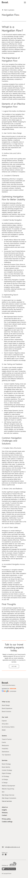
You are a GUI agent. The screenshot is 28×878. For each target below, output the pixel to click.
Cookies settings (7, 821)
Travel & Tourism (7, 739)
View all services (7, 801)
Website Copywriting (8, 789)
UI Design (4, 782)
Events (4, 742)
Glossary (5, 812)
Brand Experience (7, 708)
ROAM (3, 730)
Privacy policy (6, 819)
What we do (6, 702)
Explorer (4, 720)
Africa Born (5, 724)
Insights (4, 810)
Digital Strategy (6, 773)
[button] (24, 2)
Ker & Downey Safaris (8, 727)
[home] (6, 2)
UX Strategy (5, 776)
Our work (5, 717)
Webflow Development (8, 785)
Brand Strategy (6, 764)
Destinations (5, 751)
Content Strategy (7, 770)
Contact (4, 815)
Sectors (4, 736)
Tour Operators (6, 755)
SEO (3, 792)
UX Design (5, 779)
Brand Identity (6, 767)
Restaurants (5, 745)
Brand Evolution (6, 711)
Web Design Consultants (9, 798)
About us (5, 807)
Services (5, 760)
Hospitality (5, 748)
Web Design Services (8, 795)
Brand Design (6, 705)
